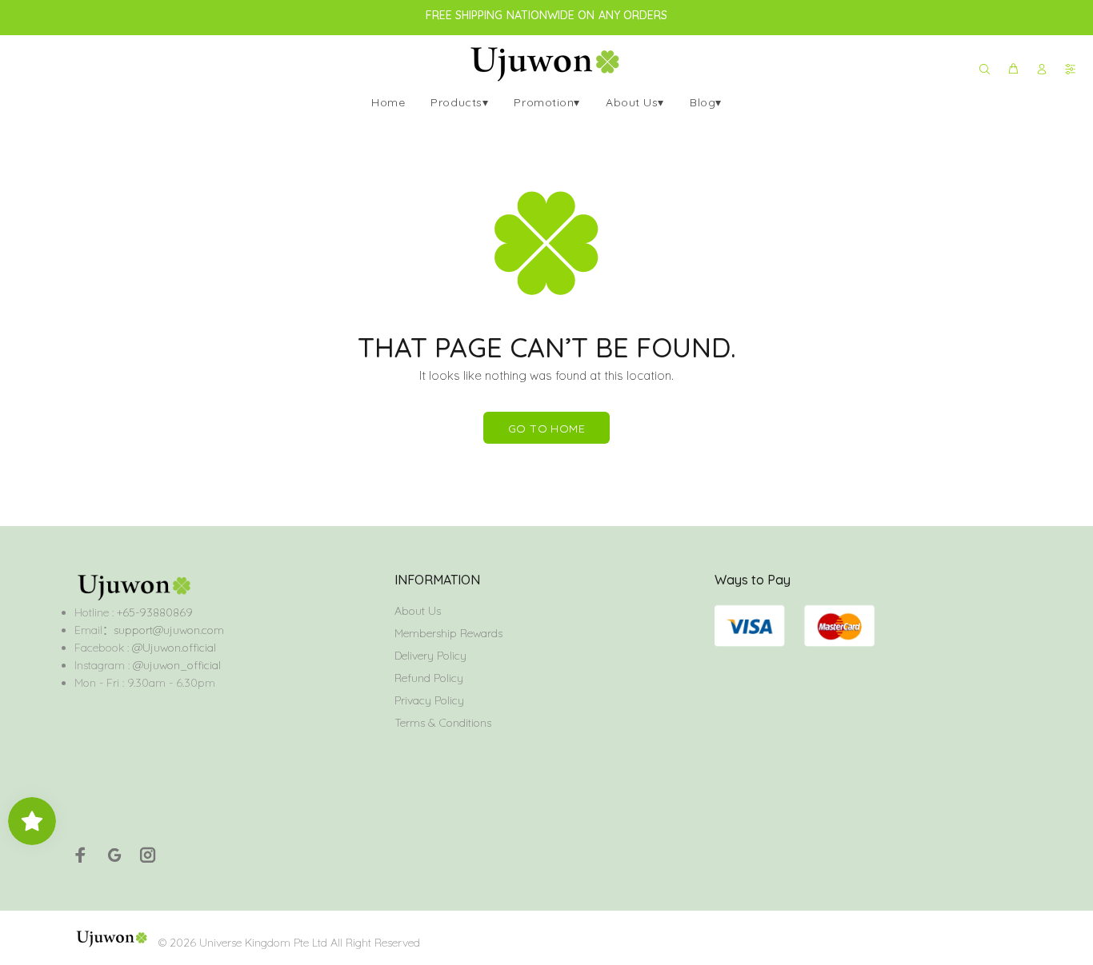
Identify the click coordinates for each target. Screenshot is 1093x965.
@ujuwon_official (177, 665)
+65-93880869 (153, 612)
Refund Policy (428, 678)
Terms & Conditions (442, 723)
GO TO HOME (546, 428)
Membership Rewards (448, 633)
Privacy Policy (429, 700)
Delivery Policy (430, 655)
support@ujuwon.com (169, 630)
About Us (417, 611)
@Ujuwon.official (174, 647)
